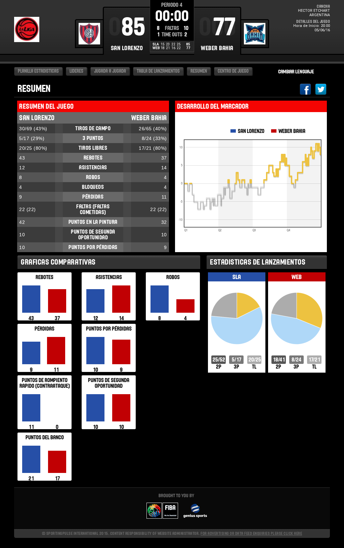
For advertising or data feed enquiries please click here (251, 533)
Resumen (198, 71)
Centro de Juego (233, 71)
